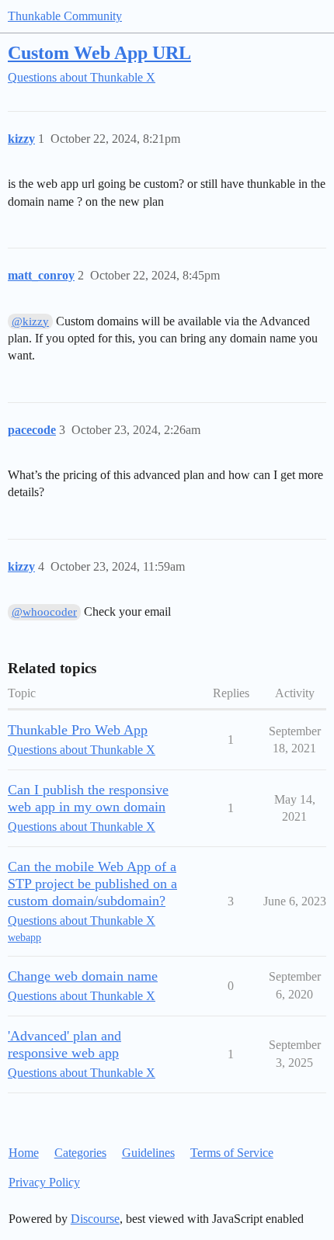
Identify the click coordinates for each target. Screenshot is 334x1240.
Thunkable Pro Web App (78, 730)
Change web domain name (83, 976)
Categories (80, 1152)
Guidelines (148, 1152)
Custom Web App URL (99, 52)
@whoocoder (44, 612)
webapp (24, 937)
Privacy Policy (44, 1182)
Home (24, 1152)
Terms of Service (231, 1152)
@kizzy (30, 321)
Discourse (95, 1218)
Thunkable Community (65, 16)
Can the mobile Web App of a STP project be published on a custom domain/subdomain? (92, 883)
